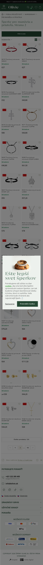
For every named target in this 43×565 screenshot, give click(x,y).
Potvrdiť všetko (27, 304)
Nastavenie (9, 304)
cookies (8, 286)
